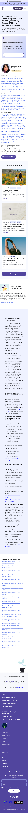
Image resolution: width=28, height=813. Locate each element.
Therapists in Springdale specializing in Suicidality (11, 633)
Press (3, 741)
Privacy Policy (5, 709)
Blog (3, 755)
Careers (4, 738)
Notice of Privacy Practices (9, 700)
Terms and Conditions (8, 706)
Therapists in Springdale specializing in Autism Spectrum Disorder (11, 562)
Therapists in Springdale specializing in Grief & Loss (12, 588)
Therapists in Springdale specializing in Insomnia (11, 593)
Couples (4, 763)
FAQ (3, 758)
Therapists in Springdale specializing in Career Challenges (11, 571)
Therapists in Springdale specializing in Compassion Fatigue (11, 575)
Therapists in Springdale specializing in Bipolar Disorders (11, 566)
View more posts (14, 274)
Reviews (4, 761)
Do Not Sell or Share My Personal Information (11, 712)
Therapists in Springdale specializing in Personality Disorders (11, 606)
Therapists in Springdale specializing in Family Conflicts (12, 584)
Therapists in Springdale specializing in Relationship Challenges (11, 619)
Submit (14, 791)
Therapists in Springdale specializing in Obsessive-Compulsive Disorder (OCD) (11, 602)
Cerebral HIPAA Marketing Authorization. (16, 787)
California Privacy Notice (9, 703)
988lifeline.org (19, 687)
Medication (5, 766)
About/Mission (6, 735)
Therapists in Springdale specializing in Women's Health (11, 646)
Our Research (6, 744)
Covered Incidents (7, 716)
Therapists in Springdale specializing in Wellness (11, 642)
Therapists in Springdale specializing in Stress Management (12, 628)
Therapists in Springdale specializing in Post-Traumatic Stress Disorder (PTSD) (12, 615)
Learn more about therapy (7, 302)
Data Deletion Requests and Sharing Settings (12, 720)
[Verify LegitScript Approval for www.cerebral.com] (4, 728)
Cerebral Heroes (6, 747)
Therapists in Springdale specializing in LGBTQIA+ (11, 597)
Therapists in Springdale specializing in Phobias (11, 611)
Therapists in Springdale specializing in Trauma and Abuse (11, 637)
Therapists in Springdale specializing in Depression (11, 580)
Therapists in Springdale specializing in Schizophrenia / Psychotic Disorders (11, 624)
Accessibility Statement (8, 697)
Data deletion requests (15, 1)
